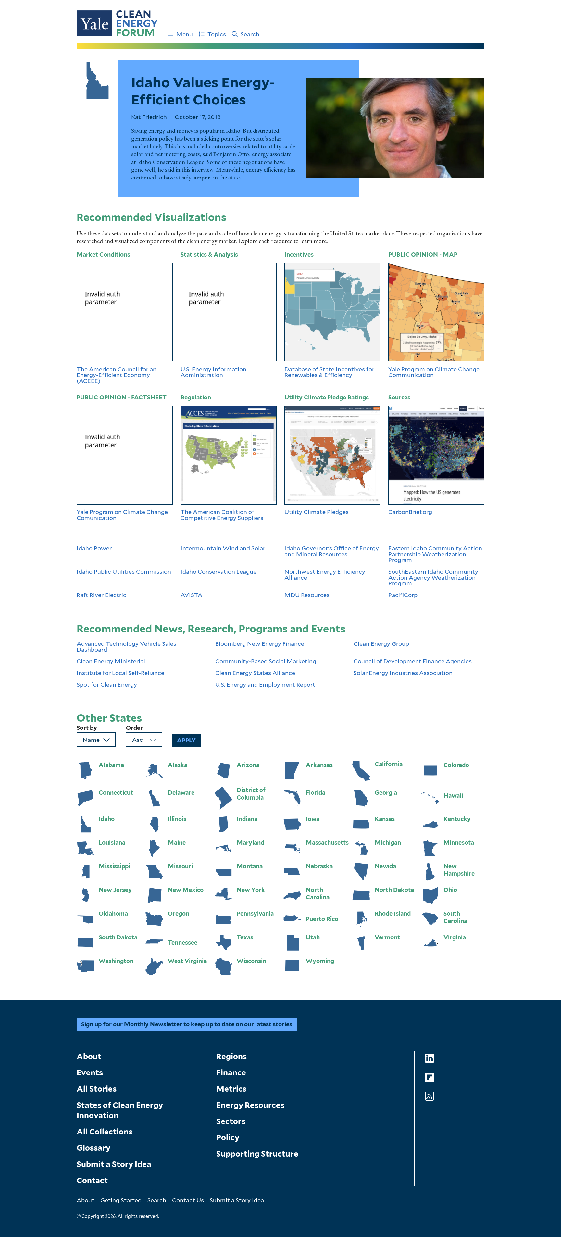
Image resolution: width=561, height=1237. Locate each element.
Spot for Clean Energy (107, 684)
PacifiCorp (403, 595)
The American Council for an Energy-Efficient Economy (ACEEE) (116, 375)
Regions (231, 1056)
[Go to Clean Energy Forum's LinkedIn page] (429, 1058)
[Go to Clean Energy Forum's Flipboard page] (429, 1077)
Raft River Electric (101, 595)
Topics (216, 34)
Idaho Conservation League (218, 572)
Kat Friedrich (149, 117)
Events (90, 1072)
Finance (231, 1072)
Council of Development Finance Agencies (413, 661)
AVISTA (191, 595)
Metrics (231, 1089)
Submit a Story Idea (114, 1164)
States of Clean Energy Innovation (120, 1110)
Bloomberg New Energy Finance (259, 644)
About (89, 1056)
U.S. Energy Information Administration (213, 372)
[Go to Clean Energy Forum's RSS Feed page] (429, 1096)
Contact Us (188, 1200)
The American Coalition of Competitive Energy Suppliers (223, 515)
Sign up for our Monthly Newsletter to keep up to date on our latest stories (186, 1024)
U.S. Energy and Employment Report (265, 684)
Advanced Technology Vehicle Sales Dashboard (126, 646)
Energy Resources (250, 1105)
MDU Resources (307, 595)
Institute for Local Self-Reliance (120, 673)
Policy (227, 1137)
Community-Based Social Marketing (265, 661)
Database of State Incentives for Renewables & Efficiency (329, 372)
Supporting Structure (257, 1153)
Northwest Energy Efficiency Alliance (324, 575)
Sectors (230, 1121)
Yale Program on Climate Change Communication (434, 372)
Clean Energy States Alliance (255, 673)
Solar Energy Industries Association (403, 673)
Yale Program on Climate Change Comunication (122, 515)
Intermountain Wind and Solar (223, 548)
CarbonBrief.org (410, 512)
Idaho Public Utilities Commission (124, 572)
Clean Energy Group (381, 644)
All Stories (97, 1089)
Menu (184, 34)
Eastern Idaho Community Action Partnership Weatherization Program (435, 554)
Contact (92, 1180)
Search (250, 34)
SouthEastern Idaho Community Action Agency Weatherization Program (433, 577)
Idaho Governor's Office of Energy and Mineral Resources (331, 551)
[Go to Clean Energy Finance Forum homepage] (117, 23)
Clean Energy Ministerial (111, 661)
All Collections (104, 1131)
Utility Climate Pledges (316, 512)
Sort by (87, 728)
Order (134, 728)
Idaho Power (94, 548)
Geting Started (121, 1200)
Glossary (93, 1148)
